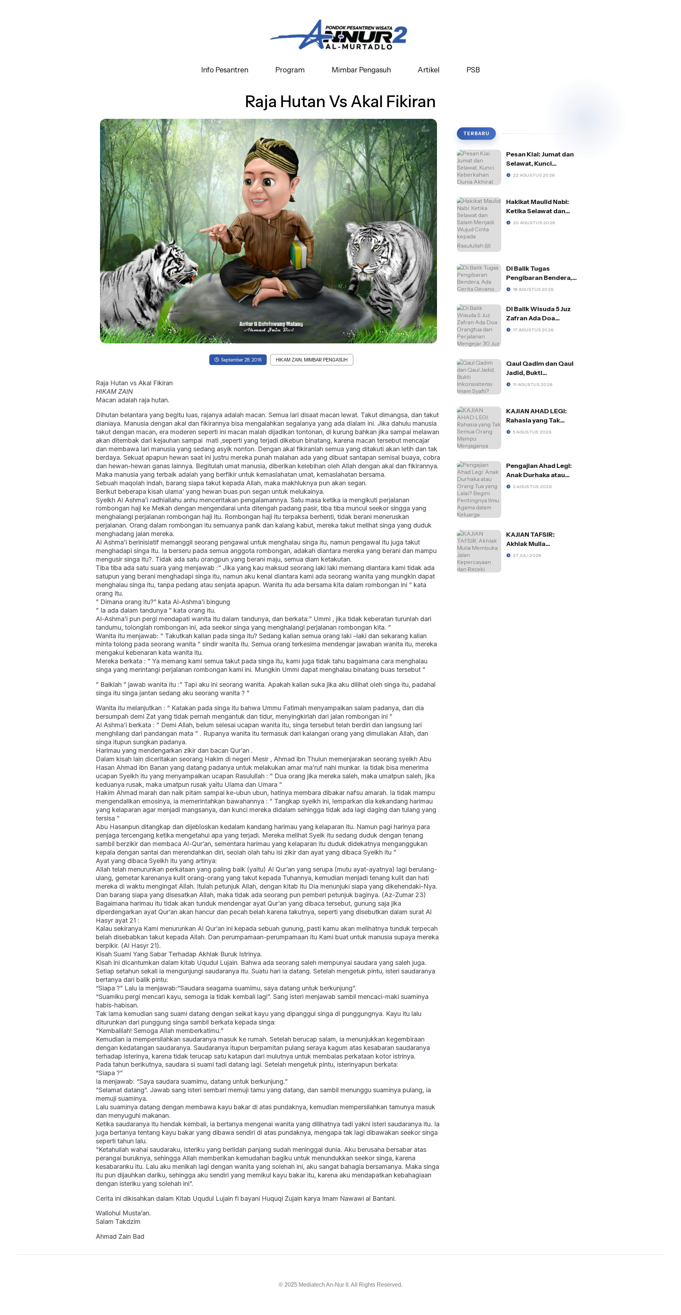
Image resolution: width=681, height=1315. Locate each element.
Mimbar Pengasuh (361, 70)
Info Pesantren (224, 70)
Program (290, 70)
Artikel (428, 70)
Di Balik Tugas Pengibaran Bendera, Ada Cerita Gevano (539, 278)
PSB (473, 70)
